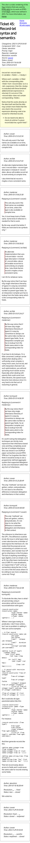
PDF (8, 12)
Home (4, 16)
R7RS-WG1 (6, 9)
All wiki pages (25, 25)
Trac (3, 7)
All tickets (23, 23)
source (10, 58)
